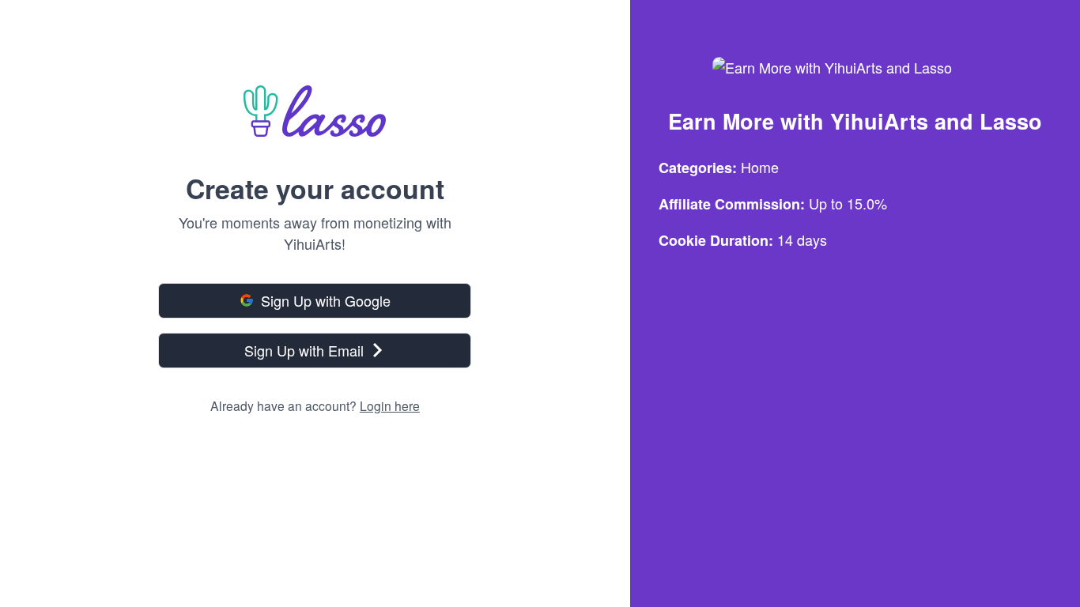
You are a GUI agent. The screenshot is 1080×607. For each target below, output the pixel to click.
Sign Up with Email (304, 350)
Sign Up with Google (326, 300)
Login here (390, 405)
